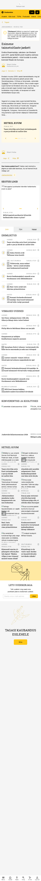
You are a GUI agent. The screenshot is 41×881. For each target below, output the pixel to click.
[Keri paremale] (37, 209)
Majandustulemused (9, 386)
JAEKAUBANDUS (7, 27)
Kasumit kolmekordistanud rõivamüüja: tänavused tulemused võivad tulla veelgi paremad (20, 299)
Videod (33, 16)
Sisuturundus (15, 260)
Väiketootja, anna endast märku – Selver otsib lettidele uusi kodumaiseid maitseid (18, 265)
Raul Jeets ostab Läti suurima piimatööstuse (9, 524)
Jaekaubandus (7, 175)
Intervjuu (25, 491)
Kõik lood (11, 16)
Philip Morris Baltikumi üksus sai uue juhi (18, 328)
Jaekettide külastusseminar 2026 (15, 435)
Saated (9, 294)
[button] (16, 596)
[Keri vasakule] (3, 209)
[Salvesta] (38, 239)
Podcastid (26, 16)
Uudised (10, 239)
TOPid (19, 16)
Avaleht (4, 16)
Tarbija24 (5, 83)
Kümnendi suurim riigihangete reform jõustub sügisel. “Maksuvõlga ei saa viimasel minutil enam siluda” (10, 554)
